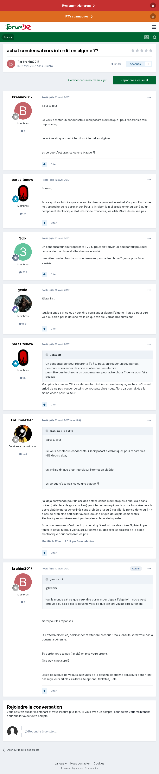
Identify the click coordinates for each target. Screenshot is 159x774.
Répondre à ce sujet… (42, 731)
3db (22, 238)
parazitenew (22, 180)
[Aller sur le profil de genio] (23, 303)
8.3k (24, 323)
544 (24, 454)
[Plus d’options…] (149, 97)
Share (117, 63)
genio (22, 290)
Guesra (48, 66)
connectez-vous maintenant (132, 711)
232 (24, 272)
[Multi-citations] (44, 164)
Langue (60, 763)
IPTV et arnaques (77, 16)
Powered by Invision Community (79, 768)
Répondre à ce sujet (134, 80)
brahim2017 (31, 61)
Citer (54, 164)
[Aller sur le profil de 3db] (23, 252)
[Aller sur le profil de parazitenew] (23, 193)
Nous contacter (80, 763)
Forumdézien (22, 420)
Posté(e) (56, 97)
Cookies (99, 763)
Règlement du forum (76, 5)
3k (24, 213)
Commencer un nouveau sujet (87, 80)
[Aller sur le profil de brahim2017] (11, 64)
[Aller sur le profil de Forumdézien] (23, 434)
